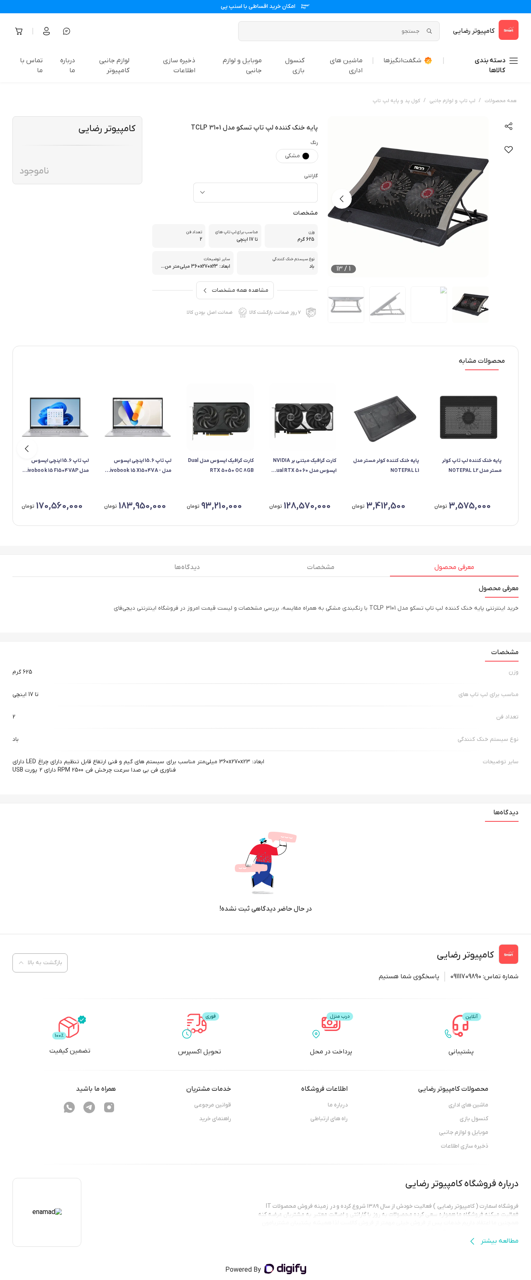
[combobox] (255, 193)
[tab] (454, 569)
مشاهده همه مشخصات (240, 290)
